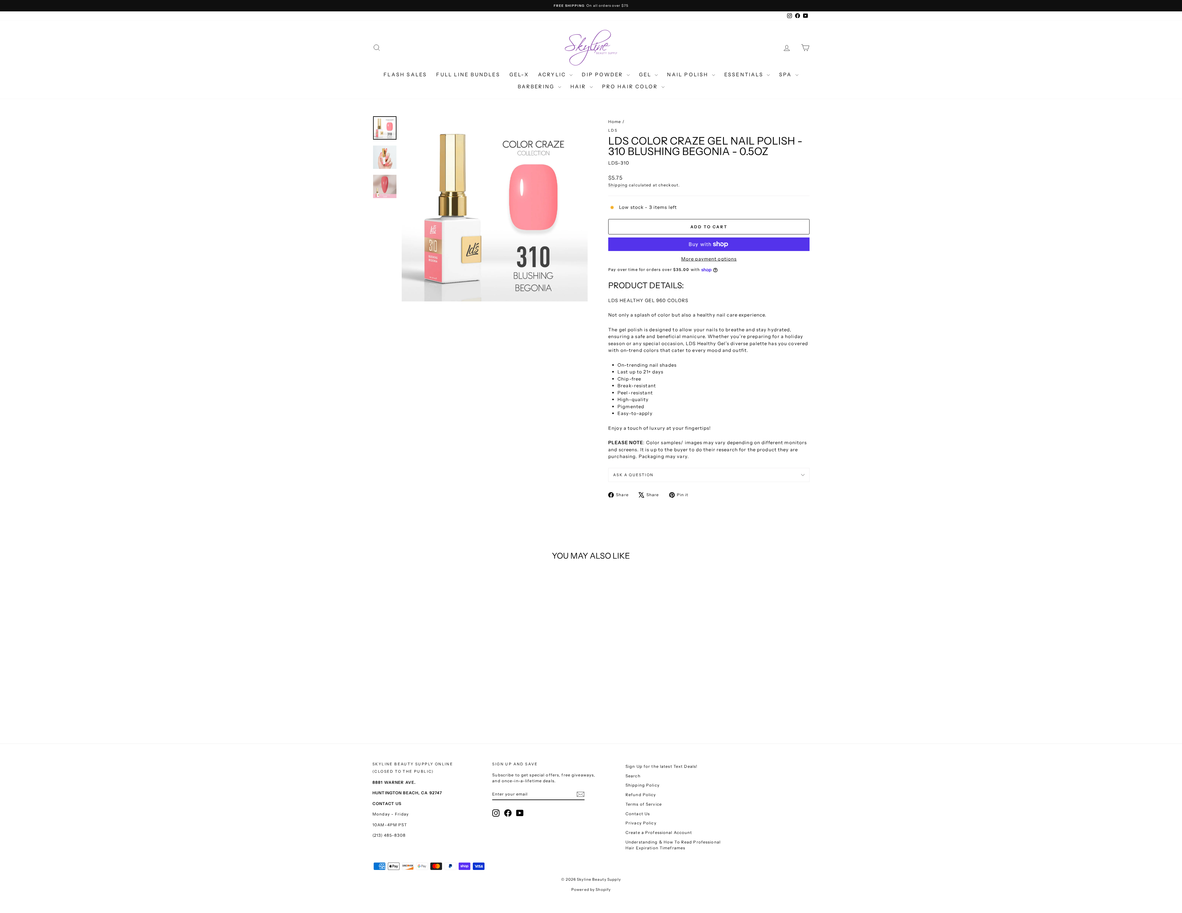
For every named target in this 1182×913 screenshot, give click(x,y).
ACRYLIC (553, 74)
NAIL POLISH (688, 74)
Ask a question (633, 474)
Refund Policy (640, 794)
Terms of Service (643, 804)
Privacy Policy (641, 822)
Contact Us (637, 813)
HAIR (579, 86)
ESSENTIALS (744, 74)
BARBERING (537, 86)
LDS (612, 130)
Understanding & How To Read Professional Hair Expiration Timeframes (673, 845)
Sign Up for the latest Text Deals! (661, 766)
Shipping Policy (642, 785)
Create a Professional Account (658, 832)
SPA (786, 74)
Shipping (618, 185)
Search (633, 775)
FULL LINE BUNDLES (468, 74)
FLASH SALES (405, 74)
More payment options (709, 259)
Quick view (424, 673)
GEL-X (519, 74)
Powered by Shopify (591, 889)
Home (614, 121)
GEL (646, 74)
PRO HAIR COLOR (631, 86)
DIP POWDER (603, 74)
